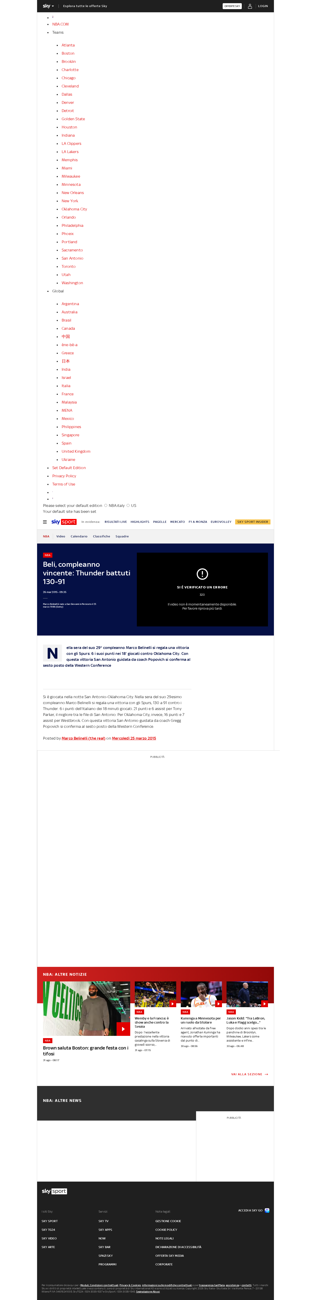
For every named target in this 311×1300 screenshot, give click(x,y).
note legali (164, 1238)
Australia (69, 312)
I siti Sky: (47, 1211)
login (263, 6)
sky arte (48, 1247)
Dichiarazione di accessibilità (178, 1247)
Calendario (79, 536)
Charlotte (70, 69)
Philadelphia (72, 225)
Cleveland (70, 86)
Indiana (68, 135)
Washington (72, 283)
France (68, 394)
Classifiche (101, 536)
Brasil (66, 320)
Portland (69, 242)
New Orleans (73, 192)
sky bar (104, 1247)
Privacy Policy (64, 476)
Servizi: (103, 1211)
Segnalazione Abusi (148, 1291)
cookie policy (166, 1229)
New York (70, 201)
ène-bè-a (70, 344)
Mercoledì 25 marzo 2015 (134, 738)
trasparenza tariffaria (212, 1285)
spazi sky (106, 1255)
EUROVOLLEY (221, 522)
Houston (69, 127)
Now (102, 1238)
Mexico (68, 418)
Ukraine (68, 459)
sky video (49, 1238)
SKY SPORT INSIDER (252, 522)
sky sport (50, 1221)
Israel (66, 377)
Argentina (70, 303)
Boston (68, 53)
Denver (68, 102)
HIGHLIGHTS (140, 522)
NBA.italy (117, 505)
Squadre (122, 536)
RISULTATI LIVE (116, 522)
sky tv (103, 1221)
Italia (66, 385)
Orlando (69, 217)
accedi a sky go (250, 1210)
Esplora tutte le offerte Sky (85, 6)
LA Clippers (71, 143)
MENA (67, 410)
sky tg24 (48, 1229)
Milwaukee (71, 176)
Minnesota (71, 184)
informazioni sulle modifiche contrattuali (167, 1285)
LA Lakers (70, 151)
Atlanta (68, 45)
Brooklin (69, 61)
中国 (66, 336)
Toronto (69, 266)
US (133, 505)
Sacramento (72, 250)
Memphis (70, 160)
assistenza (232, 1285)
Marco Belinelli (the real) (83, 738)
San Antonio (72, 258)
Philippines (71, 426)
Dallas (67, 94)
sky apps (105, 1229)
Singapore (70, 435)
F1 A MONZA (198, 522)
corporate (164, 1264)
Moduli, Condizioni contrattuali (99, 1285)
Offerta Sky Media (170, 1255)
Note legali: (163, 1211)
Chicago (69, 78)
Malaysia (69, 402)
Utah (66, 274)
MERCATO (177, 522)
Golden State (73, 119)
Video (60, 536)
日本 (66, 361)
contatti (247, 1285)
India (66, 369)
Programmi (107, 1264)
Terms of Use (63, 484)
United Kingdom (76, 451)
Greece (68, 353)
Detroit (68, 110)
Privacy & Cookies (130, 1285)
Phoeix (68, 233)
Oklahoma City (74, 209)
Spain (66, 443)
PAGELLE (160, 522)
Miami (67, 168)
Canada (68, 328)
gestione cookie (168, 1221)
